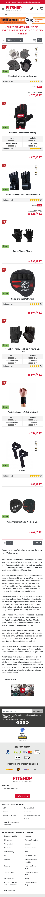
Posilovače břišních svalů (31, 873)
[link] (17, 723)
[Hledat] (36, 8)
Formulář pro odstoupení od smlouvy (11, 823)
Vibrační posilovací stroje (31, 884)
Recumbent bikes (30, 856)
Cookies (5, 812)
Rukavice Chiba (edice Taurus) (22, 133)
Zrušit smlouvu (22, 796)
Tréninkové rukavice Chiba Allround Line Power (22, 350)
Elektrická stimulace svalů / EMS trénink (10, 884)
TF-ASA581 (22, 471)
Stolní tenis (7, 848)
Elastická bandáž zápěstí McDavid (23, 412)
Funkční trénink (9, 872)
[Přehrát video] (22, 690)
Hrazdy (27, 879)
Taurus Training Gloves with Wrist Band (22, 195)
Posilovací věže (9, 844)
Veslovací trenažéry (31, 840)
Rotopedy (7, 860)
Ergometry (28, 836)
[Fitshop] (14, 8)
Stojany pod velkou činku (31, 867)
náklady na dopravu (9, 816)
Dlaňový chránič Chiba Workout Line (22, 522)
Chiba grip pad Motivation (22, 299)
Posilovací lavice (30, 848)
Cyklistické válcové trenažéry (31, 861)
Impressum (27, 812)
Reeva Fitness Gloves (22, 251)
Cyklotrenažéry (9, 852)
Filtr (39, 40)
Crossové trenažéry (10, 836)
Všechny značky (9, 891)
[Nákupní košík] (42, 8)
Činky (5, 15)
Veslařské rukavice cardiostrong (22, 76)
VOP (4, 808)
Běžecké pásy (8, 840)
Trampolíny (28, 844)
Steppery (7, 866)
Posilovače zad (9, 879)
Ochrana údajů (29, 808)
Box (5, 856)
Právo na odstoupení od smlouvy (32, 817)
